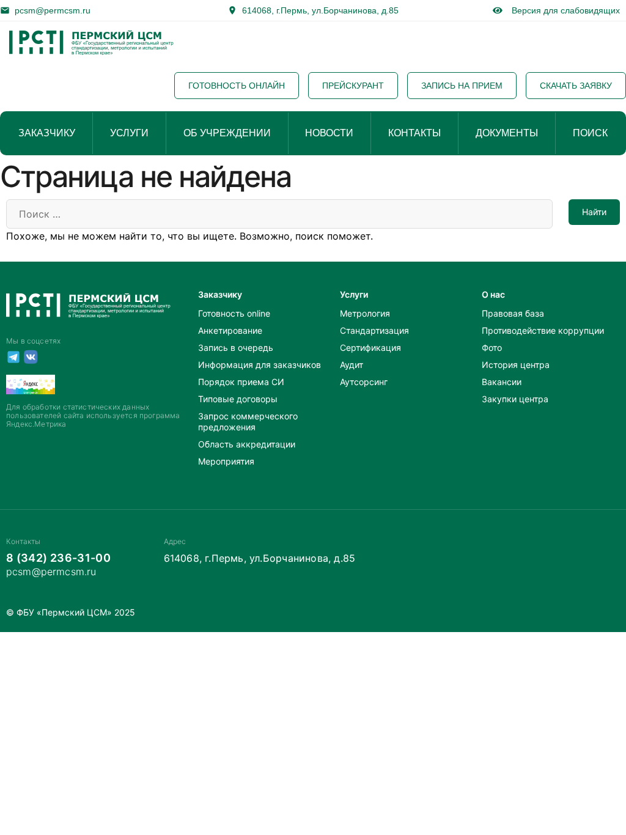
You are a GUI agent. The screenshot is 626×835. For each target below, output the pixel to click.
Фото (492, 347)
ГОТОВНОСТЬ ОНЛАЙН (236, 85)
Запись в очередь (235, 347)
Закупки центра (515, 399)
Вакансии (501, 382)
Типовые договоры (238, 399)
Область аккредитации (246, 444)
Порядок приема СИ (241, 382)
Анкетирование (230, 330)
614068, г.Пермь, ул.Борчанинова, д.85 (320, 10)
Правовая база (513, 313)
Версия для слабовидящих (563, 10)
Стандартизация (374, 330)
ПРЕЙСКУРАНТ (353, 85)
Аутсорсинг (364, 382)
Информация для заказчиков (259, 364)
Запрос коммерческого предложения (248, 421)
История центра (516, 364)
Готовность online (234, 313)
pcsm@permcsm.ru (52, 10)
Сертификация (370, 347)
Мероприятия (226, 461)
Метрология (365, 313)
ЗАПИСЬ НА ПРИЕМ (462, 85)
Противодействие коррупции (543, 330)
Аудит (351, 364)
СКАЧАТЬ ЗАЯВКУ (576, 85)
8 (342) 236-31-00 (58, 557)
